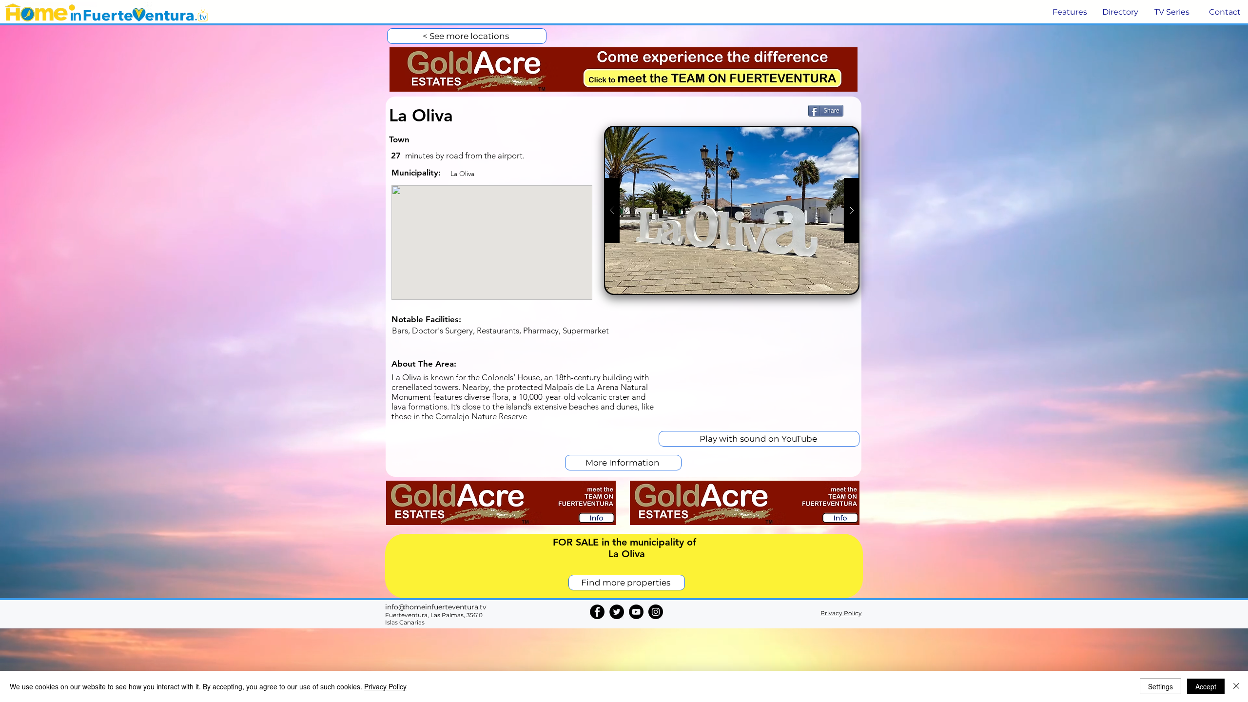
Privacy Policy (385, 686)
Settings (1160, 686)
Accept (1205, 686)
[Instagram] (655, 611)
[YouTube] (636, 611)
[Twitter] (616, 611)
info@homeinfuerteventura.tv (436, 607)
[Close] (1236, 686)
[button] (1068, 12)
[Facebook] (597, 611)
